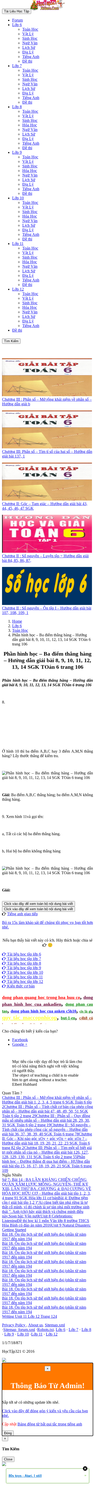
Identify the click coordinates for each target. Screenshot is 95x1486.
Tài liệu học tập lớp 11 (24, 977)
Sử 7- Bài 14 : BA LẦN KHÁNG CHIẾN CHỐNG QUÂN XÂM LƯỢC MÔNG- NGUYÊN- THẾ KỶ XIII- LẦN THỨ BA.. (45, 1184)
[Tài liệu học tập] (49, 11)
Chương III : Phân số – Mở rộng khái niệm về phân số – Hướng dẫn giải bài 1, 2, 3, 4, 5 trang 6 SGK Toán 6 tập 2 (47, 1102)
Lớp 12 (18, 289)
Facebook (34, 949)
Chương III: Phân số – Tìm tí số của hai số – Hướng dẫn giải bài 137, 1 (47, 453)
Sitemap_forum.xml (19, 1329)
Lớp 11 (18, 243)
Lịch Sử (28, 47)
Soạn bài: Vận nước (25, 1216)
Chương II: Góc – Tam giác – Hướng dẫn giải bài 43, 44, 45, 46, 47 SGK (44, 506)
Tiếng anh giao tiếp (22, 914)
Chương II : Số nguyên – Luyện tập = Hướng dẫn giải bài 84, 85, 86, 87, (45, 558)
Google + (19, 1044)
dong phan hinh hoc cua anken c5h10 (43, 1011)
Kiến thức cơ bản (20, 986)
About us (35, 1325)
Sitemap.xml (55, 1325)
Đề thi (27, 61)
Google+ (50, 949)
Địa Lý (28, 52)
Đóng (8, 1433)
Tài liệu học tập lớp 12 (24, 981)
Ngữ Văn (29, 43)
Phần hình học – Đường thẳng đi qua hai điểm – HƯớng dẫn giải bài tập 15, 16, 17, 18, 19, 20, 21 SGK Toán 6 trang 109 (47, 1164)
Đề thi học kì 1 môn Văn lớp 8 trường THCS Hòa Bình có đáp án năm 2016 (45, 1222)
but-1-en (68, 1018)
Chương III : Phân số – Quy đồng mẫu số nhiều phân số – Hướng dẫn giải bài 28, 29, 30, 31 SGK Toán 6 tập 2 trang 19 (46, 1120)
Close (8, 1459)
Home (17, 621)
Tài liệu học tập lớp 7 (23, 959)
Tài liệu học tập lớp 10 (24, 972)
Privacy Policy (14, 1325)
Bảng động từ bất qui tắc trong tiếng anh (49, 1424)
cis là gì (85, 1011)
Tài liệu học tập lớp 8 (23, 963)
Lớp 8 (17, 107)
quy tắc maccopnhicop (29, 1017)
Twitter (63, 949)
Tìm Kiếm (11, 341)
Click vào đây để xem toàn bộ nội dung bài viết (38, 904)
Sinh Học (29, 38)
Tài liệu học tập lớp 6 (23, 954)
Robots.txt (45, 1329)
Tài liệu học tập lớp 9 (23, 968)
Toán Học (30, 29)
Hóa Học (29, 125)
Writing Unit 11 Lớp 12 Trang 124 (29, 1316)
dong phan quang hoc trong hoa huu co (41, 997)
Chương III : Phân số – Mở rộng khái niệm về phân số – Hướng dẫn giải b (47, 401)
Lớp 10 (18, 198)
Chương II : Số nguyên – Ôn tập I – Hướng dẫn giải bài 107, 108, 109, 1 (46, 610)
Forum (17, 20)
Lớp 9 (17, 152)
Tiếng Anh (30, 56)
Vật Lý (28, 34)
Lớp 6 (17, 25)
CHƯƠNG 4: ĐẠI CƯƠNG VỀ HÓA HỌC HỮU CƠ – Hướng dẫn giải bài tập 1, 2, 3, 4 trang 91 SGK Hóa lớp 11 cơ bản (46, 1193)
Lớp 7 (17, 66)
